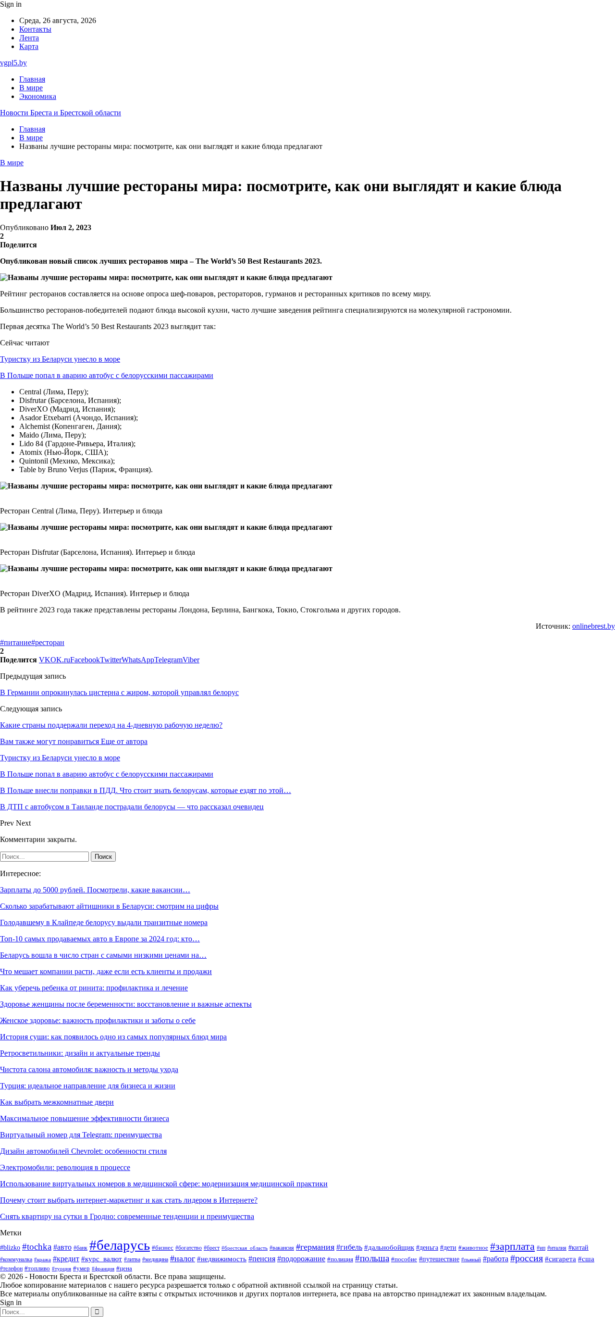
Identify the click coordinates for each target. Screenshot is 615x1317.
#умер (81, 1268)
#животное (473, 1247)
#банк (80, 1247)
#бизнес (162, 1247)
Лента (29, 38)
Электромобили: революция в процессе (65, 1167)
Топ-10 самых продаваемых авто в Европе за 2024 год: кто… (100, 939)
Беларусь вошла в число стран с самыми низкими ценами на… (103, 955)
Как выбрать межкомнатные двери (57, 1102)
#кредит (66, 1259)
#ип (541, 1248)
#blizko (10, 1247)
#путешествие (439, 1259)
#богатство (188, 1247)
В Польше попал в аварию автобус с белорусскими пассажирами (106, 375)
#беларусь (119, 1245)
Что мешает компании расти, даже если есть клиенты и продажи (106, 971)
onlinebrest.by (593, 626)
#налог (182, 1258)
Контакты (35, 29)
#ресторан (47, 642)
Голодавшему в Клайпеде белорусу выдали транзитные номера (104, 922)
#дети (448, 1247)
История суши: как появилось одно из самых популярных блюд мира (113, 1037)
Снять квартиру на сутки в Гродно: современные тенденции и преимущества (127, 1216)
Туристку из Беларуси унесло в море (60, 359)
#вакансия (282, 1247)
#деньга (427, 1247)
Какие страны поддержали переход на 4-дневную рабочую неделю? (111, 725)
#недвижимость (221, 1259)
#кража (42, 1259)
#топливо (37, 1268)
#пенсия (261, 1258)
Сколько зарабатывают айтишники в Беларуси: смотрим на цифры (109, 906)
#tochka (36, 1247)
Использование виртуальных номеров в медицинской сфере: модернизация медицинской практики (164, 1184)
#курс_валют (101, 1259)
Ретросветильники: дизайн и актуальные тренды (80, 1053)
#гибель (349, 1247)
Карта (28, 46)
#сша (586, 1259)
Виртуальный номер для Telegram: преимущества (81, 1135)
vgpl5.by (13, 63)
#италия (556, 1247)
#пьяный (471, 1259)
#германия (315, 1247)
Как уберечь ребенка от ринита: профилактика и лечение (94, 988)
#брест (212, 1248)
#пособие (404, 1259)
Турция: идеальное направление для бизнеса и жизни (87, 1086)
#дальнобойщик (389, 1247)
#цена (124, 1268)
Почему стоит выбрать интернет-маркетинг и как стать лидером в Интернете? (129, 1200)
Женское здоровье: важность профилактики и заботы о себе (98, 1020)
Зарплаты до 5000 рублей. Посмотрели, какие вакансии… (95, 890)
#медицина (155, 1259)
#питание (15, 642)
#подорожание (301, 1258)
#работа (495, 1259)
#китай (578, 1247)
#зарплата (512, 1246)
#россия (526, 1258)
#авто (62, 1247)
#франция (103, 1268)
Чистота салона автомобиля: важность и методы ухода (89, 1069)
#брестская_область (244, 1248)
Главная (32, 79)
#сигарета (560, 1259)
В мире (31, 88)
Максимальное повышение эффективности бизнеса (84, 1118)
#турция (61, 1268)
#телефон (11, 1269)
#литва (132, 1259)
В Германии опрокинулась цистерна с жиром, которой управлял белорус (119, 692)
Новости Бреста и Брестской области (60, 113)
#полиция (340, 1259)
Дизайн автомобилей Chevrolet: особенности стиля (83, 1151)
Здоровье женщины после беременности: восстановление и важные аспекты (126, 1004)
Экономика (37, 96)
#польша (372, 1258)
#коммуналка (16, 1259)
